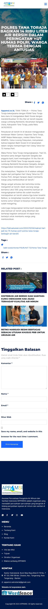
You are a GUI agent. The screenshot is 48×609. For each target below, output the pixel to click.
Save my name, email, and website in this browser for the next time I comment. (21, 434)
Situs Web (6, 417)
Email (4, 405)
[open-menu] (45, 4)
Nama (4, 394)
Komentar (6, 363)
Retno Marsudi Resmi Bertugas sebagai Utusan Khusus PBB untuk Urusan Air (23, 332)
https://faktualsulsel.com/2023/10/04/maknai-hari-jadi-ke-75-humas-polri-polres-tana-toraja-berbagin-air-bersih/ (23, 231)
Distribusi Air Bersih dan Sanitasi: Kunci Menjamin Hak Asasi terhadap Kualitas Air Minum (23, 299)
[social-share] (34, 102)
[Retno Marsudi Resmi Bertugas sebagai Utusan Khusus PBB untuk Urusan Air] (24, 316)
